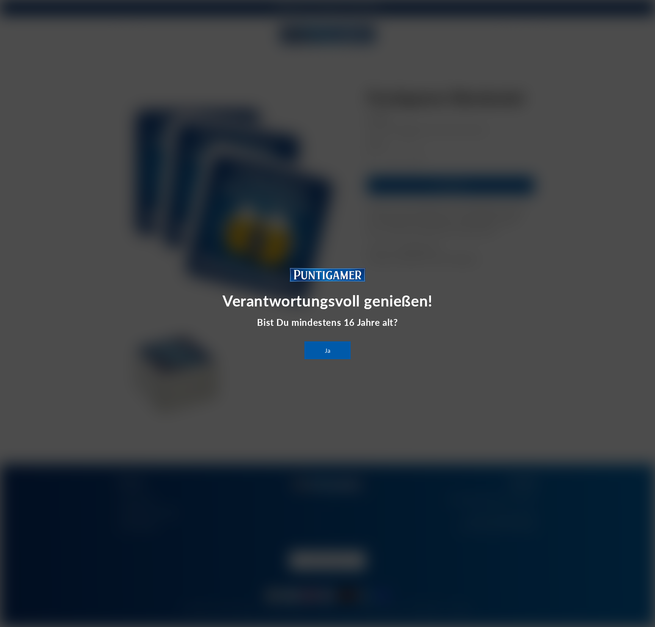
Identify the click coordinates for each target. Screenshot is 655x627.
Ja (328, 350)
